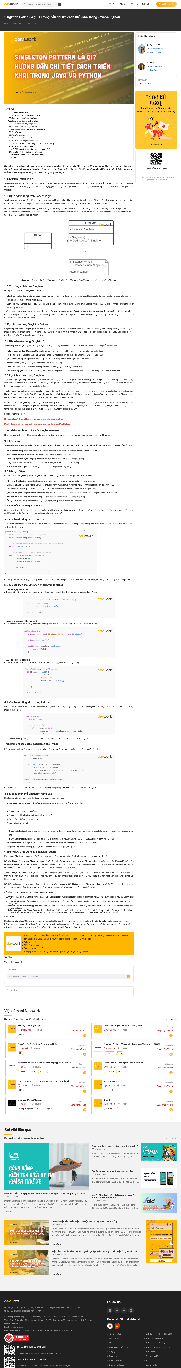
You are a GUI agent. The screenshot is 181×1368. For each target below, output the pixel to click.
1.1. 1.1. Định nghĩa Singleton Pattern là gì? (27, 115)
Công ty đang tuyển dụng (118, 1347)
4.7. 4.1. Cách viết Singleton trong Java (25, 141)
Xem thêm (169, 1138)
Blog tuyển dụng (115, 1343)
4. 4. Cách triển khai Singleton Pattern (23, 138)
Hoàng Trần (153, 70)
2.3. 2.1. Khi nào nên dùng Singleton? (24, 124)
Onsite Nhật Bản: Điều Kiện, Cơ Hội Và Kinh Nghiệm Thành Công (85, 1221)
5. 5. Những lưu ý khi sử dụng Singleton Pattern (27, 155)
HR (20, 1034)
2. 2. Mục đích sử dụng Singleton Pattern (24, 121)
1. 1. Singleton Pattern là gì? (19, 112)
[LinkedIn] (131, 1310)
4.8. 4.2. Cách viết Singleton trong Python (26, 146)
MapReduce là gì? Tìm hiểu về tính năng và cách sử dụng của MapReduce (37, 424)
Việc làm (111, 4)
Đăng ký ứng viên (116, 1361)
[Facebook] (110, 1310)
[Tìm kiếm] (59, 4)
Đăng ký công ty (115, 1356)
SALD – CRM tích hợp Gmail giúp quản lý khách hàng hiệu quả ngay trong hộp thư (114, 1196)
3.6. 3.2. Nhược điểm (17, 135)
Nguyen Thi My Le (156, 52)
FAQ (147, 1361)
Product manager (43, 1109)
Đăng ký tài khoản (166, 4)
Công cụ (134, 4)
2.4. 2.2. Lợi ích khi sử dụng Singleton (24, 126)
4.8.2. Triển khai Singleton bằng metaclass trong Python (33, 149)
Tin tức (123, 4)
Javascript (110, 1053)
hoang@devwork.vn (156, 66)
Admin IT (109, 1090)
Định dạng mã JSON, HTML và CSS (160, 1334)
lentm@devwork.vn (156, 49)
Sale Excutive (111, 1109)
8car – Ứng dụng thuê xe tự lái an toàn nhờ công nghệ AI (115, 1146)
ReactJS (43, 1071)
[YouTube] (124, 1310)
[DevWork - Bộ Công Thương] (51, 1338)
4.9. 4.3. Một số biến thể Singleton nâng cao (27, 152)
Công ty (112, 1352)
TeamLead (110, 1071)
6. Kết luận (12, 158)
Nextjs (119, 1053)
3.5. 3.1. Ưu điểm (16, 132)
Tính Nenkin (150, 1352)
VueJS (22, 1071)
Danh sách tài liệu (152, 1356)
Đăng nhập (146, 4)
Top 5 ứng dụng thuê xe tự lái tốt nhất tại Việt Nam (112, 1171)
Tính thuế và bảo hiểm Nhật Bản (158, 1347)
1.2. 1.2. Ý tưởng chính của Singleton (24, 118)
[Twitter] (117, 1310)
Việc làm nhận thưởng (117, 1334)
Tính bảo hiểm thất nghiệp (155, 1343)
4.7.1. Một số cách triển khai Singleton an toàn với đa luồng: (34, 143)
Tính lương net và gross (155, 1338)
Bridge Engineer (26, 1109)
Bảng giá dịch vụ (115, 1338)
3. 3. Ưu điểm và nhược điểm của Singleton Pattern (29, 129)
